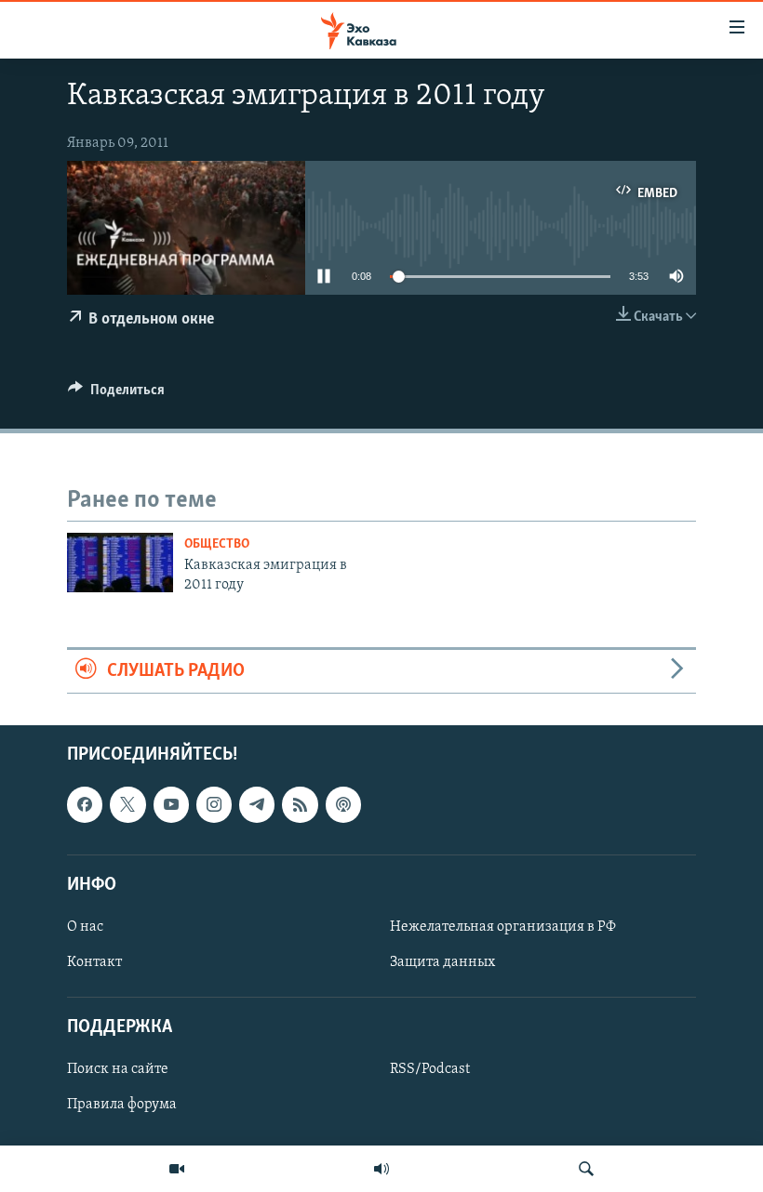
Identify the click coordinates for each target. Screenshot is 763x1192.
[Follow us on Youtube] (171, 805)
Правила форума (122, 1105)
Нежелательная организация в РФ (503, 927)
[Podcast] (343, 805)
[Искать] (586, 1169)
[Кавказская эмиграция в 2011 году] (120, 562)
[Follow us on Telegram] (256, 805)
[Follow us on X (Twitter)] (127, 805)
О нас (85, 927)
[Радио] (381, 1169)
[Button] (116, 394)
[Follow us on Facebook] (84, 805)
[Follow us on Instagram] (214, 805)
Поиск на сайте (117, 1070)
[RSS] (299, 805)
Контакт (94, 962)
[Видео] (177, 1169)
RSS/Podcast (430, 1070)
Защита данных (442, 962)
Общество (216, 544)
